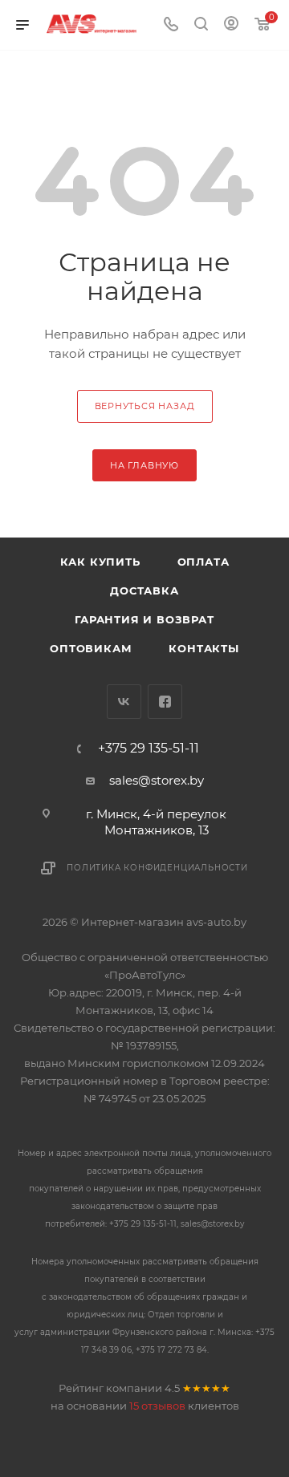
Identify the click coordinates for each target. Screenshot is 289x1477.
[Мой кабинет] (231, 25)
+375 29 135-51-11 (148, 748)
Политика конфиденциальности (157, 867)
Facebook (165, 701)
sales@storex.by (156, 780)
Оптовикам (91, 648)
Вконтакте (124, 701)
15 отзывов (157, 1405)
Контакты (203, 648)
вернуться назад (145, 406)
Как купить (100, 561)
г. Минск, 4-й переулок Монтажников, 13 (156, 822)
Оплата (203, 561)
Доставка (144, 590)
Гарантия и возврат (144, 619)
